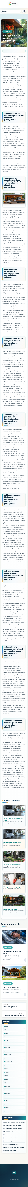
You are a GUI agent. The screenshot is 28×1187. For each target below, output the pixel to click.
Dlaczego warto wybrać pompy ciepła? (13, 887)
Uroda (6, 1100)
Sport (6, 1082)
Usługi (6, 1104)
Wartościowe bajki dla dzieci (10, 1137)
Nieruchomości (8, 1058)
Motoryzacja (8, 1054)
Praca (6, 1065)
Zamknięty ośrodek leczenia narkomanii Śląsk (14, 1122)
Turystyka (7, 1093)
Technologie (8, 1086)
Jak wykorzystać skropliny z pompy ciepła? (13, 819)
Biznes (6, 1026)
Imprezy (7, 1043)
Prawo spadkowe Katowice (10, 1150)
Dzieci (6, 1033)
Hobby (6, 1040)
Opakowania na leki (8, 1131)
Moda (6, 1051)
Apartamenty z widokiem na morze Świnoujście (14, 1147)
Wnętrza (7, 1107)
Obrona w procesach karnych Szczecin (13, 1125)
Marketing (7, 1047)
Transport (7, 1089)
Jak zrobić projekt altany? (11, 987)
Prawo (6, 1068)
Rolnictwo (7, 1075)
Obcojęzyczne (8, 1061)
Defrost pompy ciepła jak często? (12, 842)
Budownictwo (7, 31)
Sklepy (6, 1079)
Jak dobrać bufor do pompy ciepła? (12, 864)
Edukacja (7, 1036)
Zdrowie (7, 1111)
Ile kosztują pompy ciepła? (10, 909)
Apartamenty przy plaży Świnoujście (12, 1144)
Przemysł (7, 1072)
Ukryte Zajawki (8, 1096)
